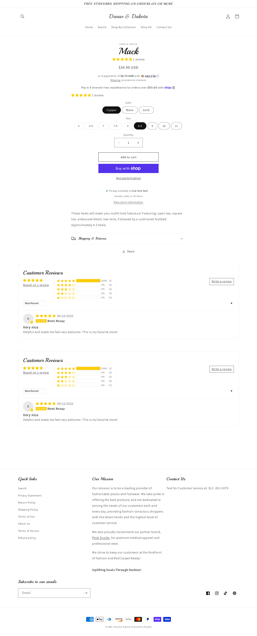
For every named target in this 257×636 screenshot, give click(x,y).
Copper (112, 110)
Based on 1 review (36, 285)
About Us (24, 523)
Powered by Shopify (141, 626)
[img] (46, 316)
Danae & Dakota (122, 626)
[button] (22, 16)
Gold (146, 110)
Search (22, 488)
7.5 (118, 126)
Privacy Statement (30, 495)
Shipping (115, 80)
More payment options (128, 177)
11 (176, 126)
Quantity (128, 135)
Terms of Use (26, 516)
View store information (128, 202)
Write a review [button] (222, 281)
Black (130, 110)
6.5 (93, 126)
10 (164, 126)
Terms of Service (28, 531)
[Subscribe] (85, 593)
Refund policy (27, 538)
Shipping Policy (28, 509)
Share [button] (131, 251)
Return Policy (27, 502)
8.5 (140, 126)
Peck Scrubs (101, 538)
